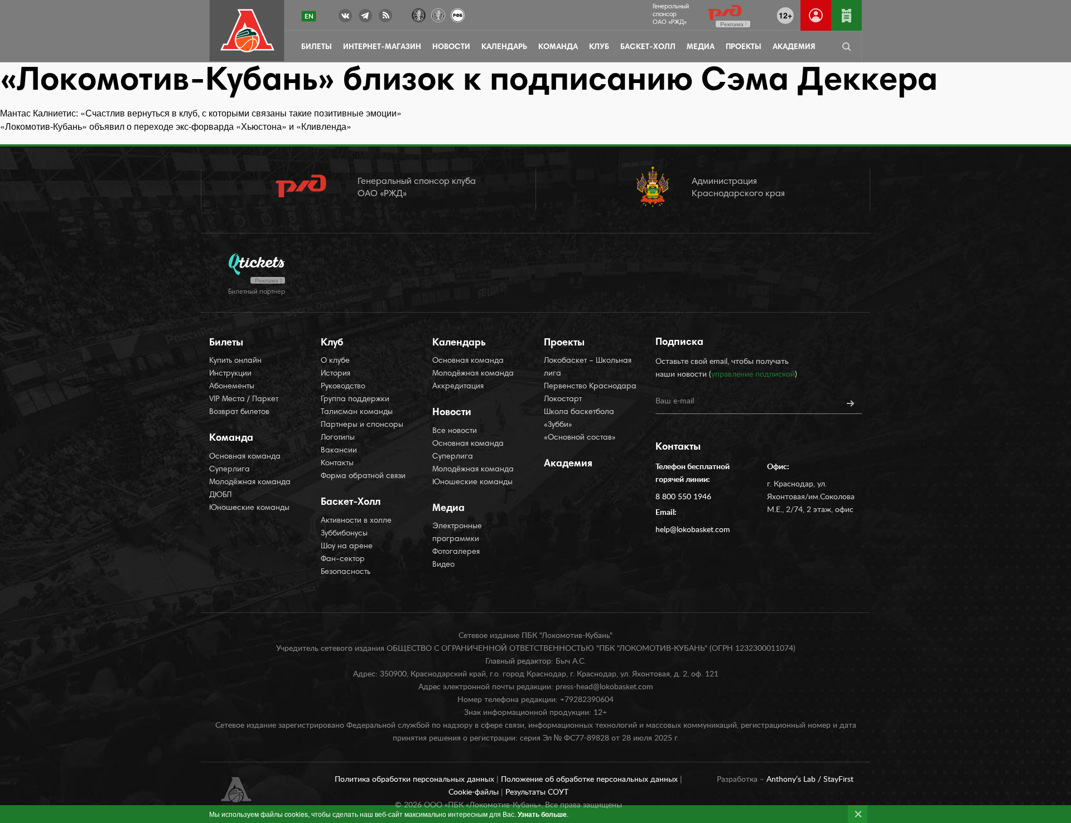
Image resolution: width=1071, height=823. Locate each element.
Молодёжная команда (250, 482)
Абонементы (231, 387)
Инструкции (230, 374)
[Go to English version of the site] (308, 16)
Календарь (504, 47)
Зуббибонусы (344, 534)
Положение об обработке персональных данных (590, 779)
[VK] (345, 18)
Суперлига (229, 470)
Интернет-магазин (382, 47)
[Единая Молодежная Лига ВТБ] (438, 14)
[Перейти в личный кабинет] (815, 15)
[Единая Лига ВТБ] (419, 14)
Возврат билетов (239, 412)
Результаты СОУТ (536, 792)
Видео (443, 565)
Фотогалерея (456, 552)
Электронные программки (457, 533)
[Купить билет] (846, 15)
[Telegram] (365, 18)
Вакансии (339, 451)
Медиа (701, 47)
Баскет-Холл (648, 47)
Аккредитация (458, 387)
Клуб (599, 47)
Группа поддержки (355, 399)
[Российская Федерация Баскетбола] (458, 14)
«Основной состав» (580, 438)
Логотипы (338, 438)
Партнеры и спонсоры (362, 425)
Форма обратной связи (363, 476)
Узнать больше (542, 814)
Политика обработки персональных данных (415, 779)
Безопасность (345, 572)
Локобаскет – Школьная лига (587, 367)
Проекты (743, 47)
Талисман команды (357, 412)
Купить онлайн (235, 361)
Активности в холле (356, 521)
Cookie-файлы (474, 792)
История (335, 374)
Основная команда (245, 457)
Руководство (343, 387)
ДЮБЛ (220, 495)
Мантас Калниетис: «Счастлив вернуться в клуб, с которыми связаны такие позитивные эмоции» (201, 112)
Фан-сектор (343, 559)
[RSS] (385, 18)
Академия (794, 47)
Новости (451, 47)
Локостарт (563, 399)
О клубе (335, 361)
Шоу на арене (347, 547)
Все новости (454, 431)
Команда (558, 47)
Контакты (337, 463)
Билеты (316, 47)
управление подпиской (753, 374)
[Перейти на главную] (247, 31)
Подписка (679, 343)
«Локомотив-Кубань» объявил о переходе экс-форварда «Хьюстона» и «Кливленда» (175, 126)
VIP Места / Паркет (243, 399)
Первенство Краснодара (590, 387)
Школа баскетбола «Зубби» (579, 418)
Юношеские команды (249, 508)
